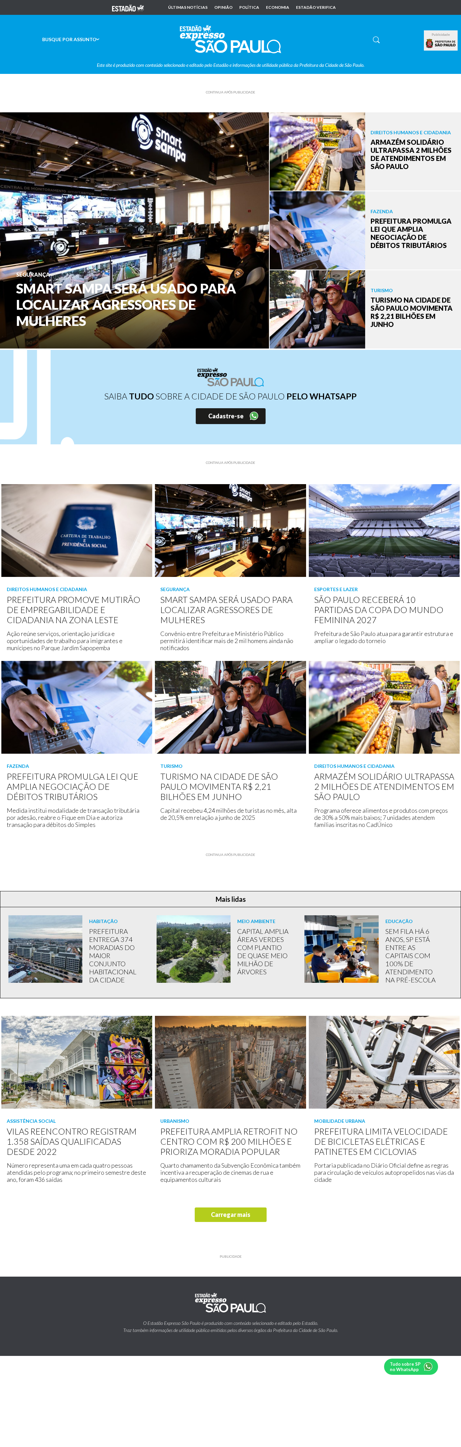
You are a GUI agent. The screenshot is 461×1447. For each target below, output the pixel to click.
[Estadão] (128, 7)
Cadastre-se (226, 416)
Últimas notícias (188, 7)
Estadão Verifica (316, 7)
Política (249, 7)
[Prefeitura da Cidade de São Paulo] (441, 43)
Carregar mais (230, 1214)
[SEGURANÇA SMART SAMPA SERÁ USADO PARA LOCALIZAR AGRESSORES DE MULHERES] (134, 229)
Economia (277, 7)
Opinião (223, 7)
